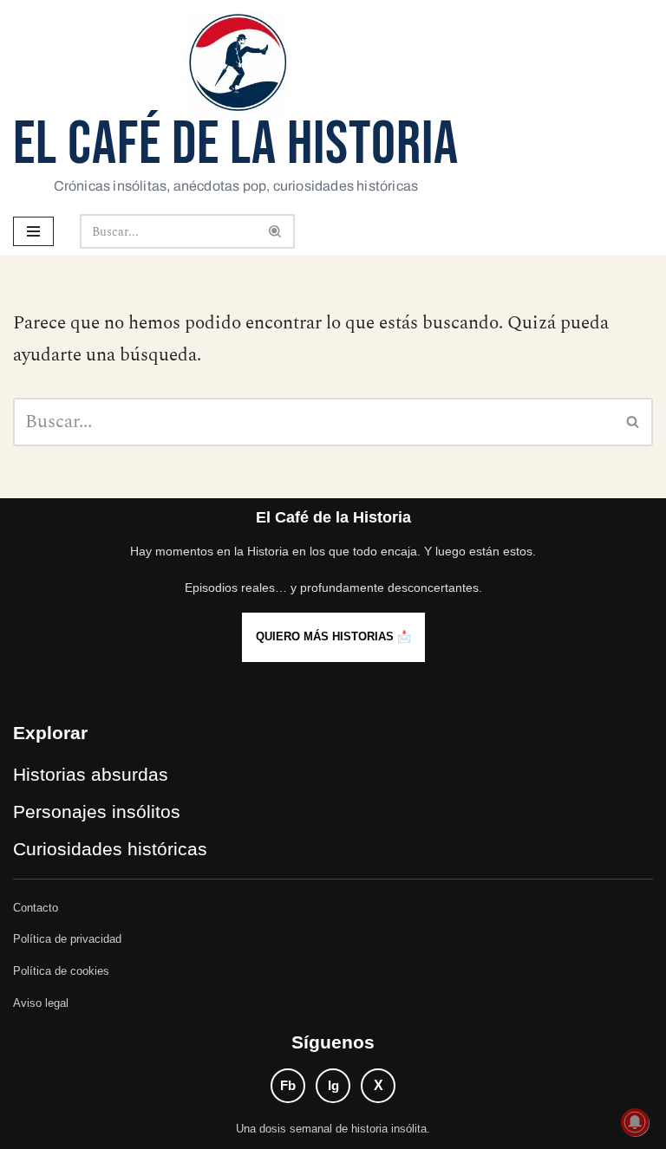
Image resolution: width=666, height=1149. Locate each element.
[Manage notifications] (635, 1122)
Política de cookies (61, 970)
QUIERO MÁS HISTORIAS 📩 (333, 636)
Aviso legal (41, 1002)
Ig (333, 1085)
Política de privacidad (67, 938)
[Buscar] (275, 231)
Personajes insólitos (96, 811)
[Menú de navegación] (33, 231)
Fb (288, 1085)
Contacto (35, 907)
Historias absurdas (90, 774)
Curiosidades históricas (110, 849)
